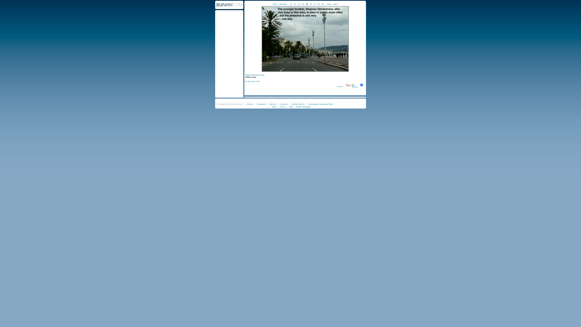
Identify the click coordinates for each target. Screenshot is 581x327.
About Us (272, 104)
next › (329, 4)
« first (274, 4)
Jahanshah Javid (253, 81)
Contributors (261, 104)
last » (336, 4)
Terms (274, 107)
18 (319, 4)
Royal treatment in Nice (255, 75)
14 (303, 4)
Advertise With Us (298, 104)
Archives (250, 104)
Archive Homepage (303, 107)
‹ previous (282, 4)
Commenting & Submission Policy (320, 104)
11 (291, 4)
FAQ (290, 107)
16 (311, 4)
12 (295, 4)
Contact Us (284, 104)
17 (315, 4)
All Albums (340, 86)
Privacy (283, 107)
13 (299, 4)
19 (323, 4)
